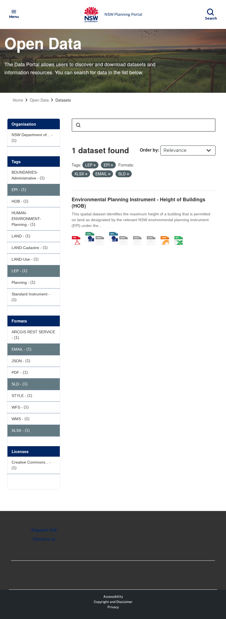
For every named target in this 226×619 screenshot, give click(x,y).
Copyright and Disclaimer (113, 602)
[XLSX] (180, 234)
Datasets (63, 100)
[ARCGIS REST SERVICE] (101, 234)
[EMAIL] (153, 234)
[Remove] (94, 165)
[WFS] (113, 234)
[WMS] (89, 234)
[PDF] (78, 234)
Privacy (113, 607)
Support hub (44, 530)
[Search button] (78, 125)
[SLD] (139, 234)
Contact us (44, 539)
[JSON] (166, 234)
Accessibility (113, 597)
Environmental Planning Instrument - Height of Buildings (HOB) (138, 202)
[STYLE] (125, 234)
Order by (149, 150)
